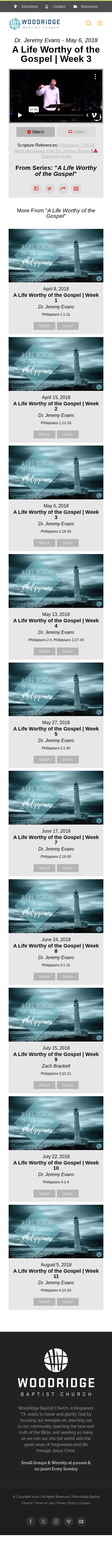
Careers (85, 1503)
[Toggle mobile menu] (100, 23)
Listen (79, 131)
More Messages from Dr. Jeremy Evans (52, 150)
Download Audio (56, 156)
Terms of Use (44, 1503)
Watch (38, 131)
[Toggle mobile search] (89, 23)
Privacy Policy (67, 1503)
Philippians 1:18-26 (77, 145)
